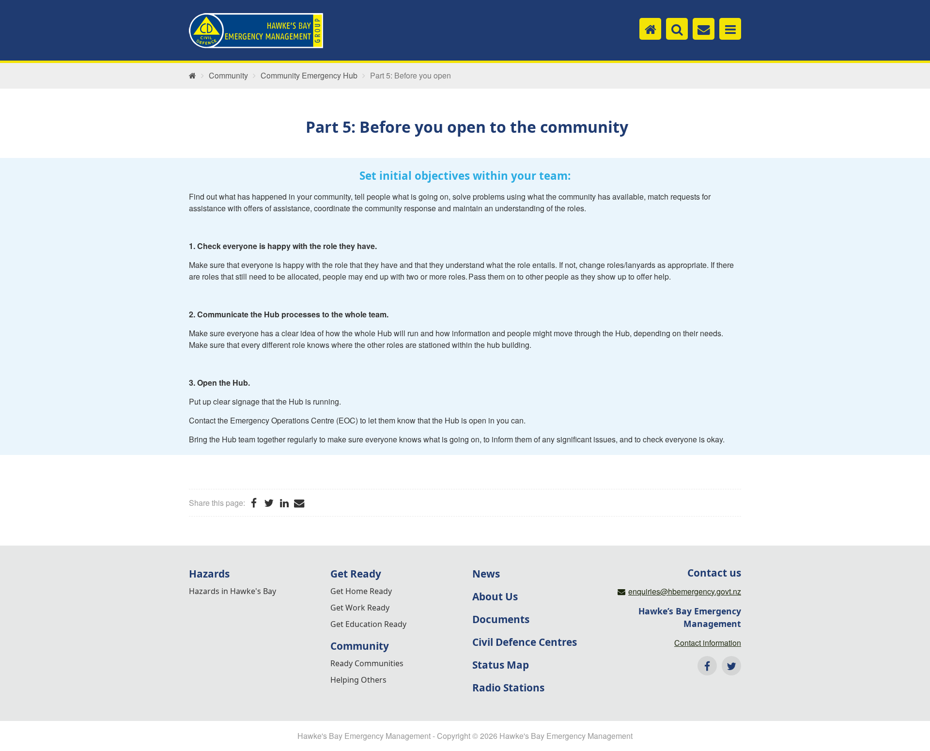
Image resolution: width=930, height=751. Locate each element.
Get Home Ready (361, 591)
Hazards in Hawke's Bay (232, 591)
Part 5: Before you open (410, 75)
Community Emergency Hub (309, 75)
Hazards (209, 573)
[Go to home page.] (192, 75)
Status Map (500, 665)
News (486, 573)
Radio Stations (508, 687)
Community (228, 75)
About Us (495, 596)
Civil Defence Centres (524, 642)
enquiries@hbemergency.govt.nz (684, 591)
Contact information (707, 642)
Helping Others (358, 679)
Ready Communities (366, 663)
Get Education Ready (368, 624)
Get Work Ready (359, 607)
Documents (500, 619)
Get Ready (355, 573)
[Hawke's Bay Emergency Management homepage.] (256, 31)
